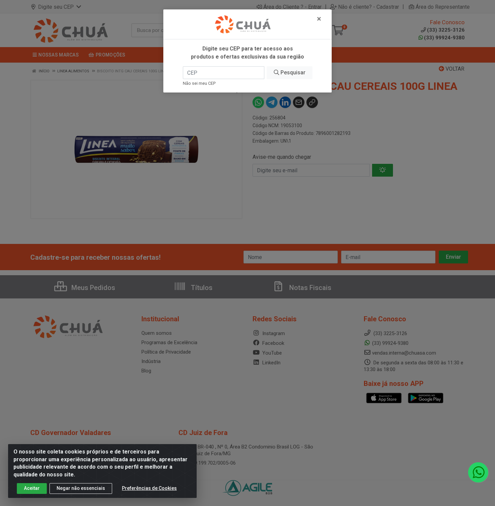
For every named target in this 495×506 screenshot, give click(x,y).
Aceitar (32, 488)
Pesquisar (292, 72)
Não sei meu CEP (199, 83)
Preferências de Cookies (149, 488)
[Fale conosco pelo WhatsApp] (478, 472)
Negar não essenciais (81, 488)
